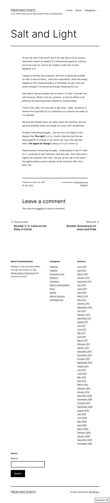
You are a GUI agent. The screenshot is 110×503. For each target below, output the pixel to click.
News (52, 289)
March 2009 (82, 429)
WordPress (94, 492)
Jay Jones (29, 185)
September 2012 (84, 307)
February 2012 (83, 315)
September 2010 (84, 362)
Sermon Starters (57, 296)
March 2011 (82, 340)
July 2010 (81, 370)
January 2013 (83, 303)
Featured (54, 267)
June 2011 (81, 329)
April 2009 (82, 425)
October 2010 (83, 359)
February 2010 (83, 388)
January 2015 (83, 278)
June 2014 (82, 289)
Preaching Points (23, 10)
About (78, 10)
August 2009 (83, 410)
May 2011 (81, 333)
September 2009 (84, 407)
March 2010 (82, 384)
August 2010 (83, 366)
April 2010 (81, 381)
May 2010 (81, 377)
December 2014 (84, 281)
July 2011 (81, 326)
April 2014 (81, 292)
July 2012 (81, 311)
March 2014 (82, 296)
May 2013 (81, 300)
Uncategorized (56, 300)
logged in (40, 208)
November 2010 (84, 355)
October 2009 (83, 403)
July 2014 (81, 285)
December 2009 (84, 396)
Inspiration (54, 281)
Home (69, 10)
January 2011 (83, 348)
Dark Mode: (100, 500)
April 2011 (81, 337)
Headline (54, 270)
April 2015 (81, 270)
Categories (89, 10)
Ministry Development (60, 285)
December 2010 (84, 351)
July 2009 (81, 414)
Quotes (53, 292)
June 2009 (82, 418)
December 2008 (84, 440)
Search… (15, 458)
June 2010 (82, 373)
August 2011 (82, 322)
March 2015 (82, 274)
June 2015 (82, 267)
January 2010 (83, 392)
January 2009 (83, 436)
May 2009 (81, 421)
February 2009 (84, 432)
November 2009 (84, 399)
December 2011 (84, 318)
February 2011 (83, 344)
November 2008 (84, 443)
